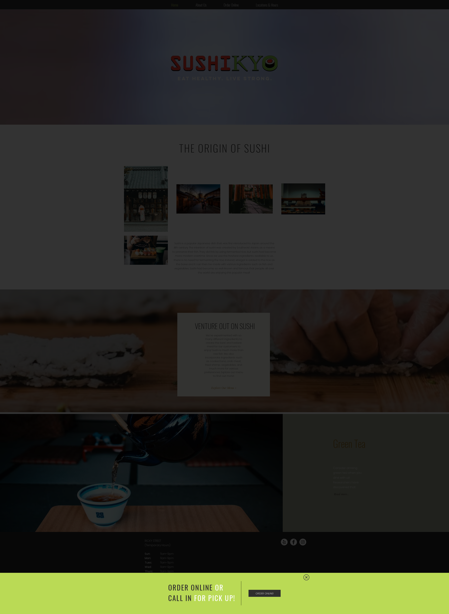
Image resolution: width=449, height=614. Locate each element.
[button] (306, 577)
